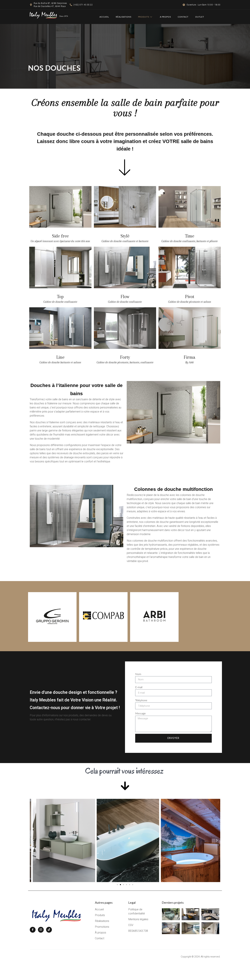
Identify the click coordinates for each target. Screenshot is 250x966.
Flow (125, 296)
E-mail (138, 687)
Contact (183, 16)
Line (60, 357)
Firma (189, 357)
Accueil (104, 16)
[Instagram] (41, 930)
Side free (60, 236)
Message (140, 713)
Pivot (189, 296)
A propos (165, 16)
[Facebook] (33, 930)
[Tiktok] (49, 930)
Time (189, 236)
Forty (125, 357)
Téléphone (141, 700)
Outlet (199, 16)
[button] (33, 840)
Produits (143, 16)
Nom (138, 674)
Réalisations (123, 16)
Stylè (125, 236)
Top (60, 296)
